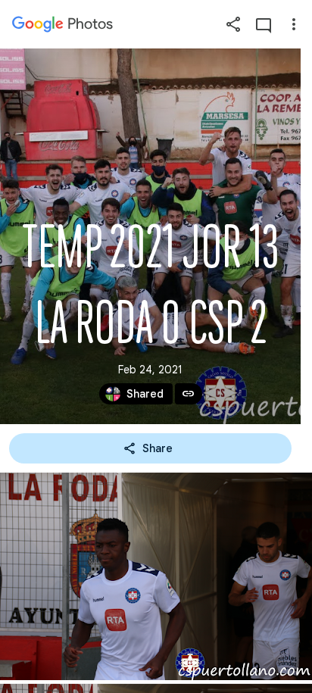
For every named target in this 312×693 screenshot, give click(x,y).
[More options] (294, 24)
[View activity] (263, 24)
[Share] (233, 24)
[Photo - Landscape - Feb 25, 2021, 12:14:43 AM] (156, 576)
